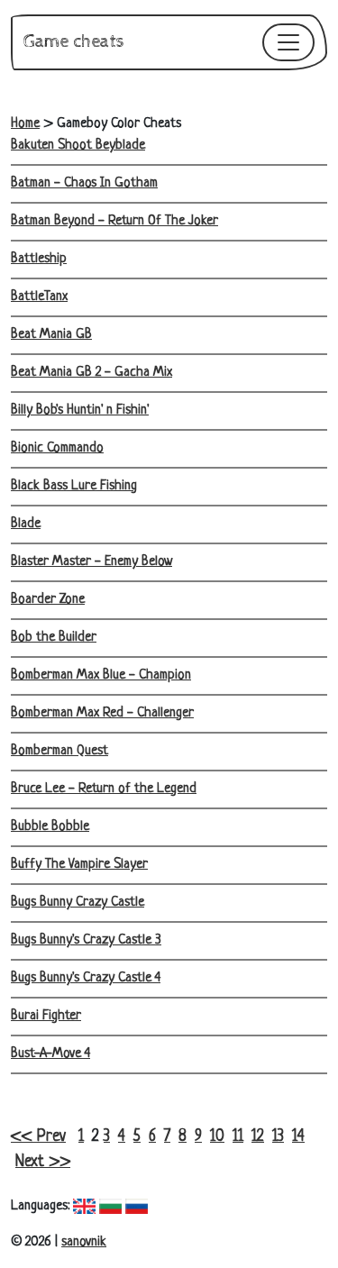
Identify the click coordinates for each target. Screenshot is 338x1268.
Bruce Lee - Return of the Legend (103, 789)
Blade (26, 524)
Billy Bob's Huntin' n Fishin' (80, 410)
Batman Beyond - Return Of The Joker (114, 221)
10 (217, 1136)
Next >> (42, 1162)
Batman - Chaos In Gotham (84, 183)
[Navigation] (288, 42)
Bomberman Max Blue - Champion (101, 675)
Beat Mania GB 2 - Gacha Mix (91, 372)
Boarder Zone (48, 599)
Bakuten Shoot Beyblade (78, 145)
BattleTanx (39, 297)
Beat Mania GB (51, 334)
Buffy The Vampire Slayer (79, 864)
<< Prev (38, 1136)
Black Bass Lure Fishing (74, 486)
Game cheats (73, 42)
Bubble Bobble (50, 827)
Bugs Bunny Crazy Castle (77, 902)
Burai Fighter (46, 1016)
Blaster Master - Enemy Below (91, 562)
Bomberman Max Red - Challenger (102, 713)
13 (278, 1136)
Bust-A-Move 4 (50, 1054)
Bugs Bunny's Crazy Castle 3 (86, 940)
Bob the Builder (53, 637)
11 (238, 1136)
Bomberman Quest (59, 751)
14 (298, 1136)
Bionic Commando (57, 448)
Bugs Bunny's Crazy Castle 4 (85, 978)
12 (257, 1136)
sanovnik (83, 1242)
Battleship (39, 259)
